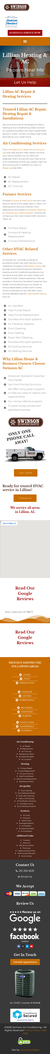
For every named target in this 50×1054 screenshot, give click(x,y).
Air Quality (25, 786)
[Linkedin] (27, 946)
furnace (15, 200)
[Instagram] (23, 946)
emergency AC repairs (19, 149)
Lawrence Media (29, 1050)
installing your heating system (19, 213)
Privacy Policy (32, 1030)
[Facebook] (19, 946)
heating (42, 293)
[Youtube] (31, 946)
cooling (30, 293)
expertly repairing (37, 210)
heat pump (27, 200)
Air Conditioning (25, 741)
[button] (25, 41)
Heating (25, 764)
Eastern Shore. (35, 266)
